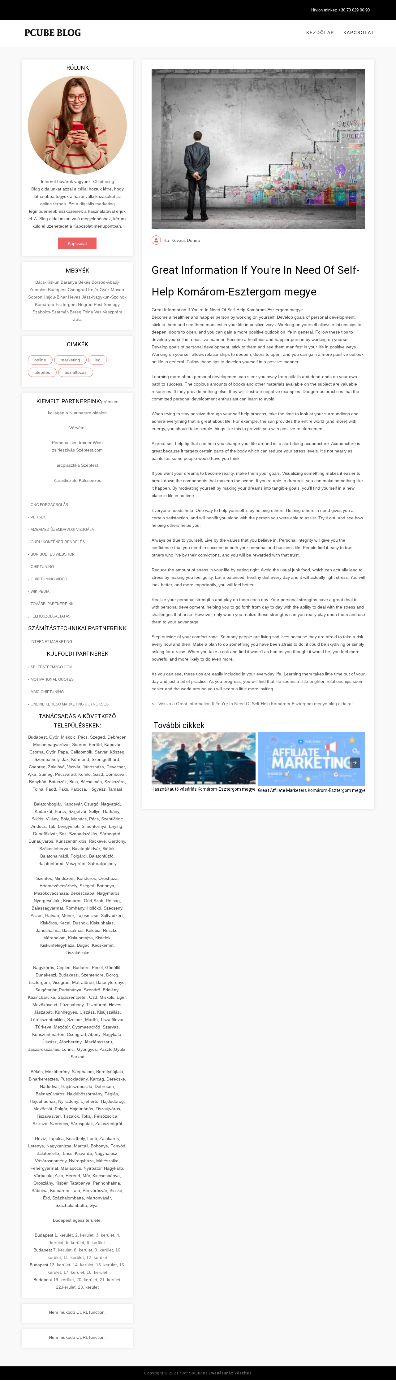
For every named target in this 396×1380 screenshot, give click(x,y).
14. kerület (83, 1264)
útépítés (42, 372)
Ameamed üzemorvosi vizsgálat (63, 529)
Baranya (69, 282)
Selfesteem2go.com (51, 667)
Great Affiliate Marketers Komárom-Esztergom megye (312, 790)
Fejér (94, 289)
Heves (75, 297)
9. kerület (104, 1249)
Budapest (58, 289)
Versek (38, 517)
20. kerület (86, 1279)
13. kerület (60, 1264)
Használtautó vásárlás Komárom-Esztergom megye (204, 789)
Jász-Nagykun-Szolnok (104, 297)
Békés (85, 282)
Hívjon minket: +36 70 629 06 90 (340, 10)
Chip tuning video (49, 579)
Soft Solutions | (216, 1373)
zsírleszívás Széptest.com (77, 450)
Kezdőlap (320, 32)
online (40, 359)
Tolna (88, 311)
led (98, 359)
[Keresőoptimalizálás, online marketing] (53, 40)
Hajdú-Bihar (56, 297)
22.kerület (65, 1287)
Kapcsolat (358, 32)
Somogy (112, 304)
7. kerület (62, 1249)
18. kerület (97, 1272)
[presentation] (355, 763)
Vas (98, 311)
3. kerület (105, 1235)
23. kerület (88, 1287)
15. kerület (106, 1264)
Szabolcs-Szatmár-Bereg (57, 311)
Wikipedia (40, 591)
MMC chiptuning (47, 692)
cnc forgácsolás (49, 505)
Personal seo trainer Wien (77, 442)
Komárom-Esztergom (56, 304)
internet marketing (51, 642)
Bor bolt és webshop (53, 554)
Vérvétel (77, 427)
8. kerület (83, 1249)
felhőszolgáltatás (50, 616)
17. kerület (73, 1272)
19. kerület (63, 1279)
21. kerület (110, 1279)
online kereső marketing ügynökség (70, 704)
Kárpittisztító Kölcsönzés (77, 480)
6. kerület (96, 1242)
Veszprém (112, 311)
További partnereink (52, 604)
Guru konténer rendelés (58, 542)
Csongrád (78, 289)
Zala (77, 319)
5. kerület (75, 1242)
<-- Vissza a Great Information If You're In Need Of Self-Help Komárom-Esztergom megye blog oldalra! (252, 703)
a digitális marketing (95, 203)
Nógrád (86, 304)
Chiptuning (42, 567)
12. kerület (96, 1257)
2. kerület (84, 1235)
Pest (99, 304)
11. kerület (73, 1257)
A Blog (41, 218)
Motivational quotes (52, 679)
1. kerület (63, 1235)
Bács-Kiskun (48, 282)
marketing (70, 359)
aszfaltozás (76, 372)
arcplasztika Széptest (77, 465)
